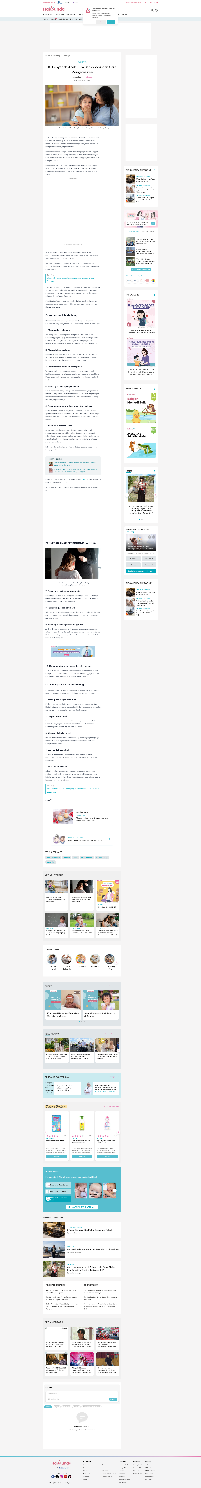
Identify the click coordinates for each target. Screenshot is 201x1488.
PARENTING (70, 14)
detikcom (148, 1465)
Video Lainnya (113, 986)
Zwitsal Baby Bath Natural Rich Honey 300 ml (81, 1142)
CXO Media (148, 1479)
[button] (116, 962)
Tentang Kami (137, 1465)
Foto (103, 1465)
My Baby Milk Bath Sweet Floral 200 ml (106, 1142)
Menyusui (86, 1468)
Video (81, 19)
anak (75, 857)
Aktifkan (110, 22)
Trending (73, 19)
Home (47, 56)
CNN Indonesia (150, 1468)
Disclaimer (136, 1471)
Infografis (105, 1471)
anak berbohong (53, 857)
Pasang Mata (123, 1468)
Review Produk (107, 1476)
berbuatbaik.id (123, 1465)
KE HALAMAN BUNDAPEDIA (81, 1207)
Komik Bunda (63, 19)
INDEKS (124, 14)
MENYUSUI (60, 14)
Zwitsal (75, 1138)
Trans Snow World (124, 1479)
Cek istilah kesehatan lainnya (140, 571)
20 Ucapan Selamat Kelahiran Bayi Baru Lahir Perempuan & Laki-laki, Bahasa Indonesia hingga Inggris (76, 470)
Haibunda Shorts (49, 19)
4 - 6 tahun (101, 857)
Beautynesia (149, 1473)
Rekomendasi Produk (109, 1473)
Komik (85, 1479)
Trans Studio (122, 1482)
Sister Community (148, 231)
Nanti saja (101, 22)
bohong (67, 857)
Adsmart (121, 1471)
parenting (51, 862)
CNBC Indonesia (150, 1471)
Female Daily (149, 1476)
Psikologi (66, 56)
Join (153, 223)
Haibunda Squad (134, 231)
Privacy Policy (137, 1473)
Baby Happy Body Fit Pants (55, 1141)
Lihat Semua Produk (111, 1106)
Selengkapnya (114, 1077)
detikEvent (122, 1473)
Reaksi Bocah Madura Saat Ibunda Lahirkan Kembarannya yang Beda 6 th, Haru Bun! (75, 464)
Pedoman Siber (137, 1468)
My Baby (100, 1138)
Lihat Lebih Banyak (112, 1034)
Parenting (56, 56)
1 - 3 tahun (85, 857)
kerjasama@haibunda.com (133, 2)
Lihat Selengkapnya (139, 269)
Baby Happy (50, 1138)
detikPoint (122, 1476)
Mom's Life (86, 1473)
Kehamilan (86, 1465)
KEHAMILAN (47, 14)
